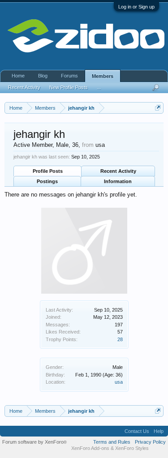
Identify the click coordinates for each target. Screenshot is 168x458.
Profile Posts (48, 171)
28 (120, 339)
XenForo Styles (132, 448)
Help (159, 431)
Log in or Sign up (136, 6)
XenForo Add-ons (90, 448)
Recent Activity (118, 171)
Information (118, 181)
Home (18, 75)
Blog (42, 75)
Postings (47, 181)
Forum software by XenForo (34, 442)
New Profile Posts (68, 87)
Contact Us (137, 431)
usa (119, 382)
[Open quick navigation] (158, 108)
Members (102, 76)
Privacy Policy (150, 442)
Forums (69, 75)
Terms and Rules (111, 442)
